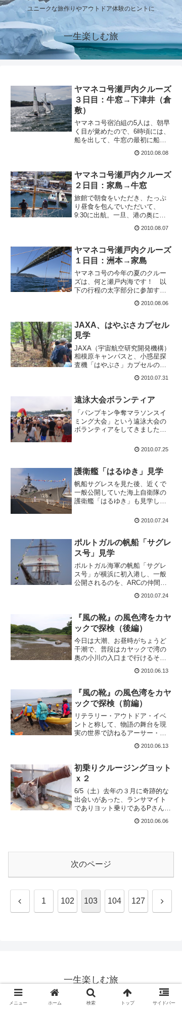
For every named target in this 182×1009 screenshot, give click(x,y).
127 (138, 901)
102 (67, 901)
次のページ (91, 864)
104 (114, 901)
